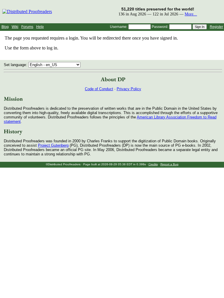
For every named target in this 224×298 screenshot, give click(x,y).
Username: (118, 27)
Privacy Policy (129, 89)
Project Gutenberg (53, 145)
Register (216, 27)
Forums (27, 27)
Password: (160, 27)
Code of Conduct (99, 89)
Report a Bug (169, 164)
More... (191, 14)
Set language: (16, 65)
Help (40, 27)
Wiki (15, 27)
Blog (5, 27)
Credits (153, 164)
